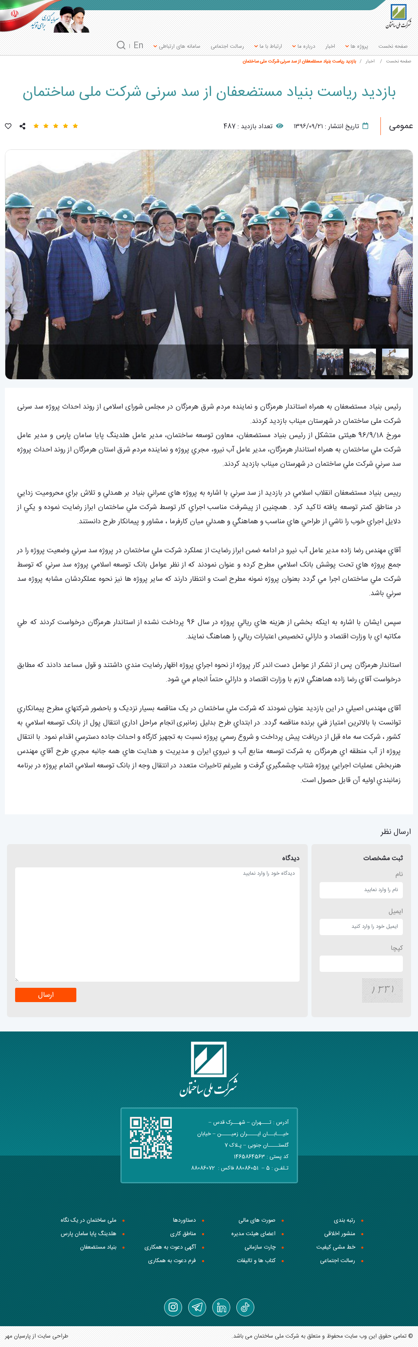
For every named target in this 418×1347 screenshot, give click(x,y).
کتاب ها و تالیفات (256, 1261)
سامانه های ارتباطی (178, 46)
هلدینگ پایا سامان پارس (88, 1234)
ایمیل (396, 911)
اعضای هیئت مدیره (253, 1234)
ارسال (45, 995)
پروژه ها (358, 46)
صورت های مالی (257, 1220)
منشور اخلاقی (339, 1234)
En (138, 46)
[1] (395, 362)
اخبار (330, 46)
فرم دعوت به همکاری (172, 1261)
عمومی (401, 126)
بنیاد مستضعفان (98, 1247)
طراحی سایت (53, 1336)
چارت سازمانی (260, 1247)
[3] (330, 362)
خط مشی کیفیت (335, 1247)
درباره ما (305, 46)
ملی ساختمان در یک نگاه (88, 1220)
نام (399, 874)
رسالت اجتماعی (227, 46)
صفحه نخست (393, 46)
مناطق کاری (183, 1234)
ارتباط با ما (270, 46)
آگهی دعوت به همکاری (170, 1247)
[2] (362, 362)
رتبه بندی (344, 1220)
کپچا (397, 948)
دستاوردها (184, 1220)
